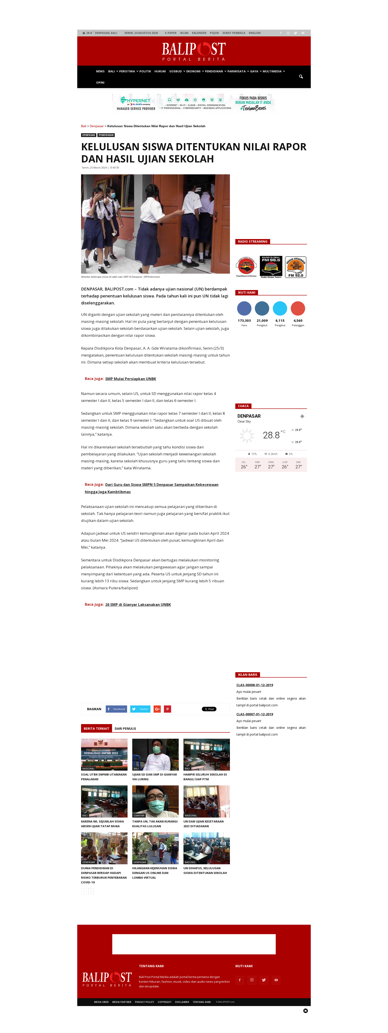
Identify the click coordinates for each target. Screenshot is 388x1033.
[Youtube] (303, 33)
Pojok (214, 33)
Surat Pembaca (234, 33)
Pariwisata (236, 71)
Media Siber (101, 1002)
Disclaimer (182, 1002)
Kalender (199, 33)
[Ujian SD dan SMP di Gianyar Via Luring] (155, 755)
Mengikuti (262, 303)
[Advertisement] (194, 15)
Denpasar (97, 126)
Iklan (184, 33)
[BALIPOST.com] (194, 51)
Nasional (88, 768)
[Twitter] (295, 33)
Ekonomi (193, 71)
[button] (300, 76)
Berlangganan (300, 303)
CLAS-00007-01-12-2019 (254, 686)
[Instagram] (288, 33)
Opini (100, 82)
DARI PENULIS (125, 728)
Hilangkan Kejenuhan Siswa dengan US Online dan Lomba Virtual (154, 873)
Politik (145, 71)
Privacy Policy (144, 1002)
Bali (111, 71)
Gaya (254, 71)
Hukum (160, 71)
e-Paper (170, 33)
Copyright (165, 1002)
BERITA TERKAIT (96, 728)
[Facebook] (280, 33)
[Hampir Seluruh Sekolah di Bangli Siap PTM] (206, 755)
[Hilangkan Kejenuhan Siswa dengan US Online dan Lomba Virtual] (155, 848)
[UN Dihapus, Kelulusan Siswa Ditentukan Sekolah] (206, 848)
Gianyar (139, 815)
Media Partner (121, 1002)
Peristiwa (127, 71)
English (255, 33)
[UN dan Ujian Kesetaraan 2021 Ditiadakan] (206, 801)
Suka (244, 303)
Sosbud (175, 71)
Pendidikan (214, 71)
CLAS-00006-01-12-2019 (254, 715)
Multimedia (272, 71)
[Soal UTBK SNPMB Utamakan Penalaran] (104, 755)
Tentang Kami (202, 1002)
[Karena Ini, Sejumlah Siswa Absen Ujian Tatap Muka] (104, 801)
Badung (190, 862)
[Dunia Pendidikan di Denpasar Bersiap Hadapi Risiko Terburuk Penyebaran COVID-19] (104, 848)
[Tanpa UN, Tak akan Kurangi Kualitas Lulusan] (155, 801)
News (100, 71)
